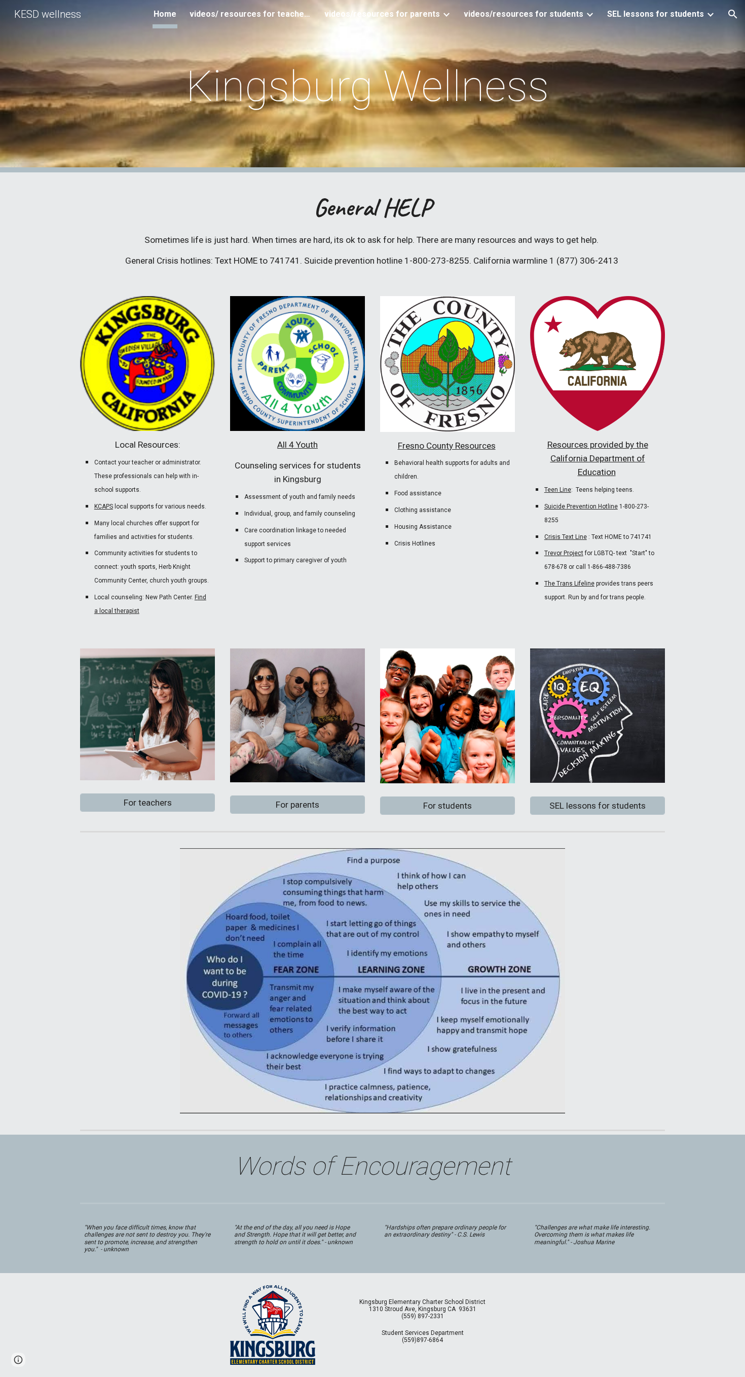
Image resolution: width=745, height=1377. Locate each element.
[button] (733, 14)
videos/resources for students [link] (523, 14)
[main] (372, 86)
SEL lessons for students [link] (655, 14)
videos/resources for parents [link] (382, 14)
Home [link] (165, 14)
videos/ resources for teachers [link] (250, 14)
